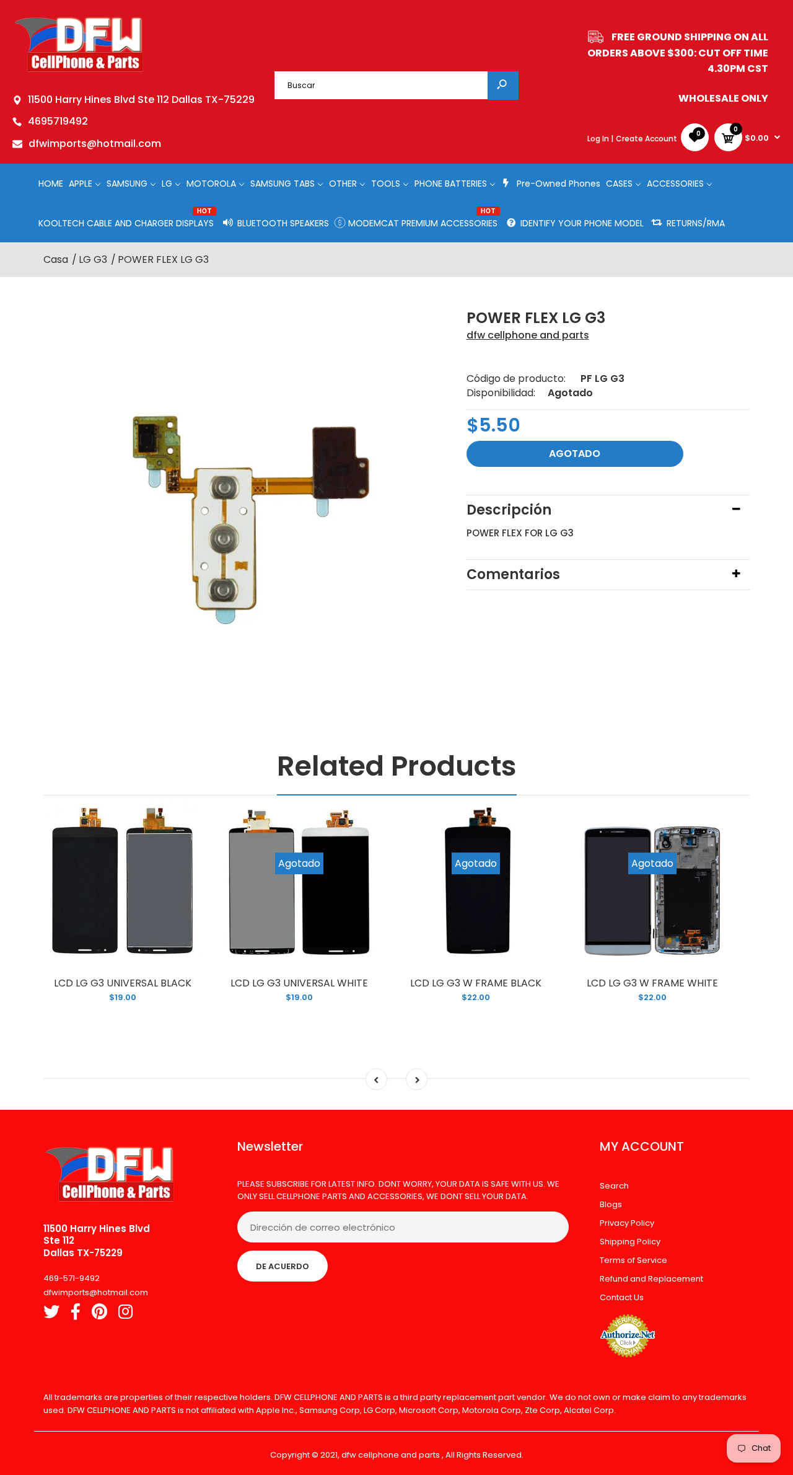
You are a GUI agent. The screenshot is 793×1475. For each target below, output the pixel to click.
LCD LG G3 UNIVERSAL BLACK (122, 983)
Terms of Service (633, 1260)
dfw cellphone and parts (528, 335)
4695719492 (58, 121)
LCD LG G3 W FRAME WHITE (652, 983)
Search (614, 1186)
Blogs (611, 1204)
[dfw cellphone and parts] (79, 71)
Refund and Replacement (651, 1279)
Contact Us (622, 1297)
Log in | (600, 138)
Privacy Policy (627, 1223)
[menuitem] (50, 183)
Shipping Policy (630, 1241)
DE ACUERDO (282, 1266)
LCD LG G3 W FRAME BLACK (475, 983)
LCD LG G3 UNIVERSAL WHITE (299, 983)
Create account (646, 138)
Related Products (397, 766)
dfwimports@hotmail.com (94, 143)
